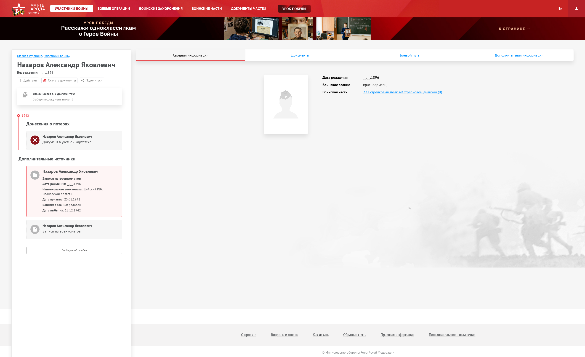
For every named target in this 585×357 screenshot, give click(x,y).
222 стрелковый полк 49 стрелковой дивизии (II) (402, 92)
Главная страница (29, 56)
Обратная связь (354, 335)
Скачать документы (62, 80)
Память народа (28, 9)
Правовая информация (397, 335)
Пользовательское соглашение (452, 335)
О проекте (248, 335)
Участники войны (56, 56)
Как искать (321, 335)
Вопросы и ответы (284, 335)
